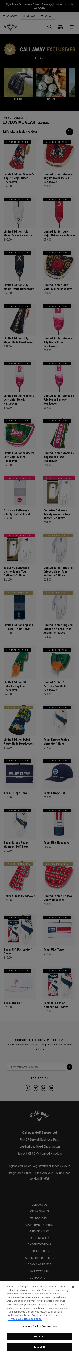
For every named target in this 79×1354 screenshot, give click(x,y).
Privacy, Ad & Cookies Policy (24, 1319)
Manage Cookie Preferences (39, 1326)
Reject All (39, 1336)
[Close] (73, 1287)
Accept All (39, 1347)
